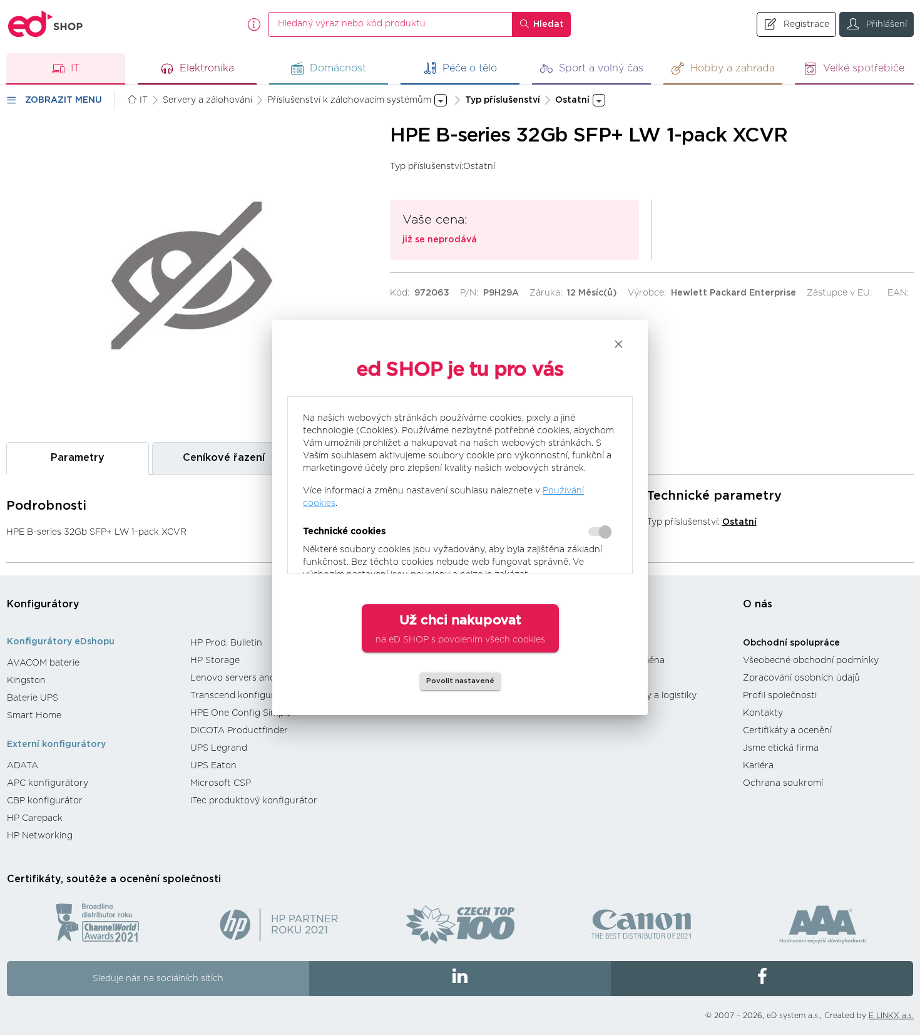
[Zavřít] (619, 344)
